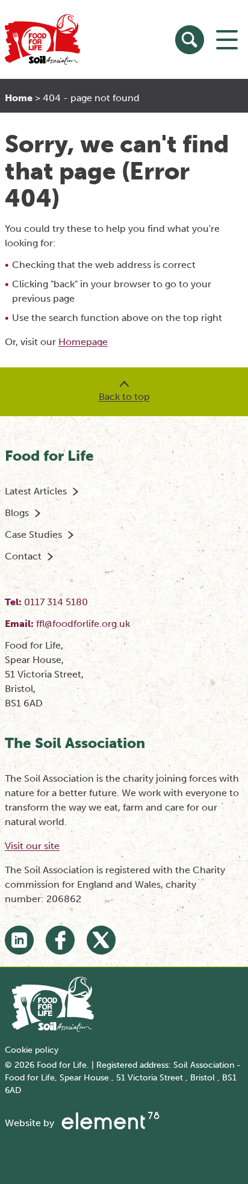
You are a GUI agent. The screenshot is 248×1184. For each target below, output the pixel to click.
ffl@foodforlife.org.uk (83, 623)
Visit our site (32, 846)
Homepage (83, 341)
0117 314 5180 (56, 602)
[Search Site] (189, 39)
